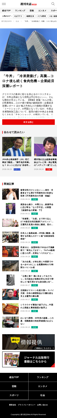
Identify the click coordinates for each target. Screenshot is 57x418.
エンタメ (42, 10)
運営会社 (12, 405)
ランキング (20, 10)
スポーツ (14, 395)
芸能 (32, 10)
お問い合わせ (42, 405)
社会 (17, 21)
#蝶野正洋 (30, 16)
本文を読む (28, 122)
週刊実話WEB (6, 21)
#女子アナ (18, 16)
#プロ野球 (42, 16)
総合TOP (6, 10)
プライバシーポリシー (27, 405)
